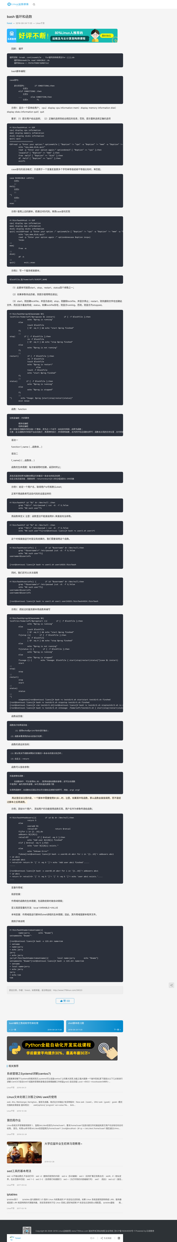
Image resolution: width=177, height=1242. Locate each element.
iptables (12, 1194)
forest (9, 23)
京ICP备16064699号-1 (124, 1231)
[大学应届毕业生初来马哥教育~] (24, 1153)
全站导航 (109, 1231)
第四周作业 (14, 1120)
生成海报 (107, 1238)
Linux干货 (40, 23)
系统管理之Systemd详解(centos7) (29, 1073)
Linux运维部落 (64, 1231)
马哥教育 (150, 1231)
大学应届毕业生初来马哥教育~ (63, 1143)
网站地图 (101, 1231)
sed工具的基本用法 (19, 1171)
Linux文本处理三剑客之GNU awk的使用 (32, 1097)
